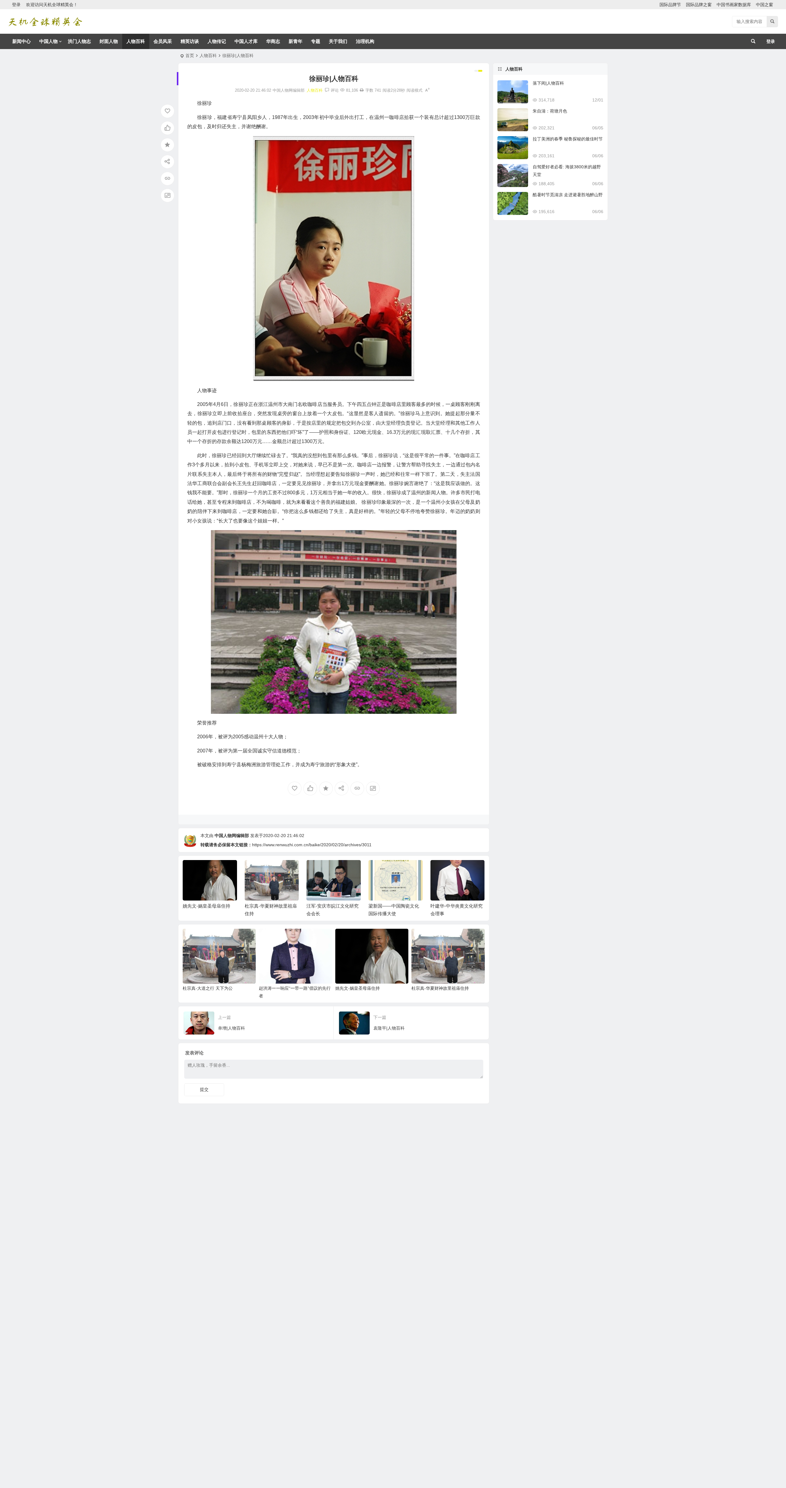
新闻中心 (21, 41)
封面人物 (108, 41)
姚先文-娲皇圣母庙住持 (206, 905)
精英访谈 (190, 41)
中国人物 (48, 41)
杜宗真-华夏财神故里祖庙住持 (440, 988)
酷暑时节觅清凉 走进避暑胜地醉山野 (568, 194)
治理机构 (365, 41)
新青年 (295, 41)
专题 (315, 41)
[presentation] (449, 870)
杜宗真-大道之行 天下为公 (208, 988)
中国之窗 (764, 4)
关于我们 (338, 41)
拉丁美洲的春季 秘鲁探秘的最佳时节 (568, 138)
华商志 (273, 41)
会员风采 (163, 41)
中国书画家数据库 (734, 4)
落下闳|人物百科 (548, 83)
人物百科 (135, 41)
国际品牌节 (670, 4)
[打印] (362, 90)
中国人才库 (246, 41)
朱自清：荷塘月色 (550, 111)
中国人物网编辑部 (232, 835)
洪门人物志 (79, 41)
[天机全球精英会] (45, 21)
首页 (189, 55)
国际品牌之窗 (699, 4)
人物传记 (217, 41)
